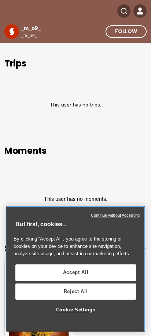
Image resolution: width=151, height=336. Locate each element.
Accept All (76, 272)
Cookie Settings (76, 309)
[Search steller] (123, 11)
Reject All (76, 291)
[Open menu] (140, 11)
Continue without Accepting (115, 215)
